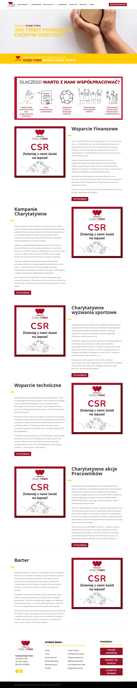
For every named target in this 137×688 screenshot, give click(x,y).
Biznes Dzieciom (48, 4)
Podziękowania (62, 4)
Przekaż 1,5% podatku (111, 661)
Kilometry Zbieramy (111, 672)
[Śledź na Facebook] (17, 671)
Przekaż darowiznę (117, 4)
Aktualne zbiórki (36, 4)
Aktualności (83, 4)
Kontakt (91, 4)
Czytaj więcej (79, 199)
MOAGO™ (58, 685)
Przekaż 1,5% (73, 4)
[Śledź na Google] (21, 671)
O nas (13, 4)
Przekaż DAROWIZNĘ (111, 651)
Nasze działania (22, 4)
